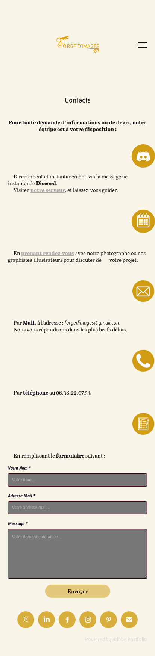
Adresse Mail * (21, 496)
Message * (18, 523)
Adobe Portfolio (129, 639)
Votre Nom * (19, 468)
